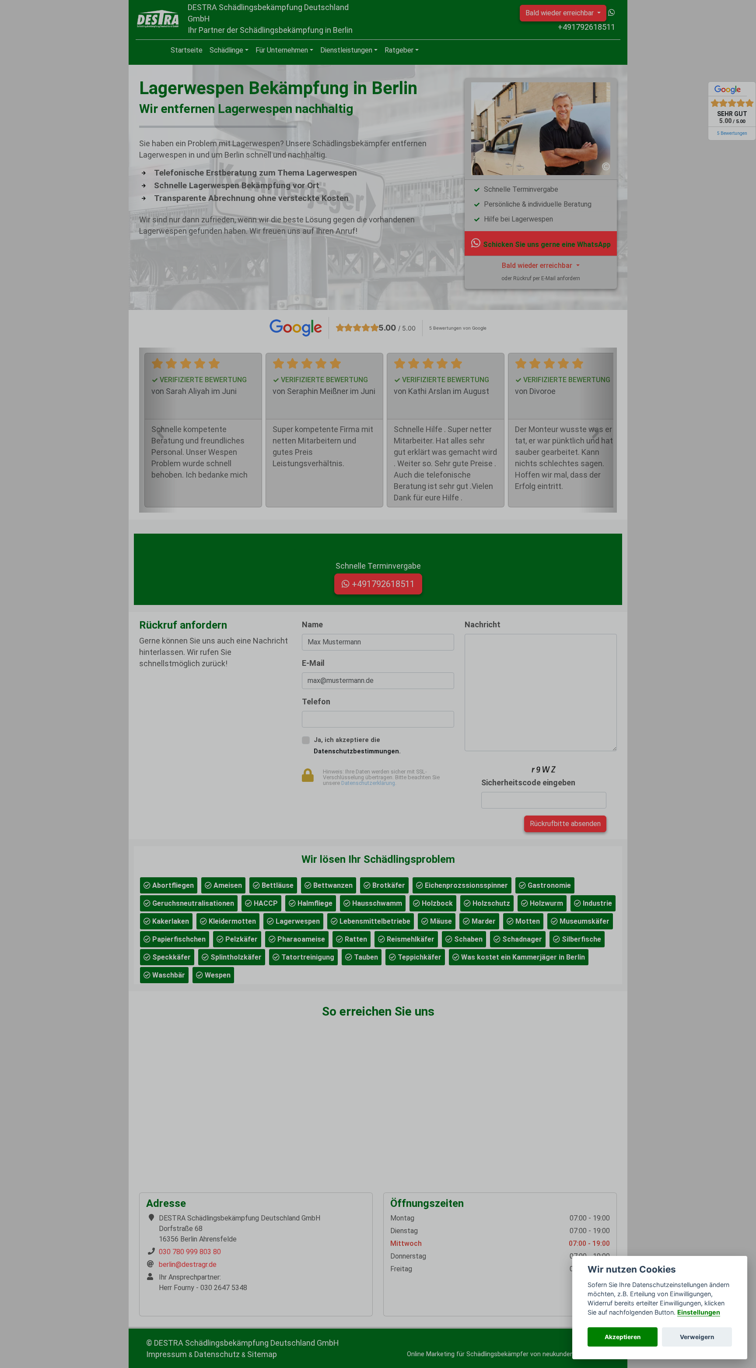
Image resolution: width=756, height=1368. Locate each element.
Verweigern (697, 1336)
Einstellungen (698, 1312)
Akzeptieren (622, 1336)
